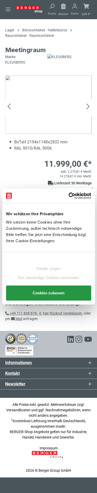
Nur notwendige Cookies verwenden (48, 277)
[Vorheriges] (9, 107)
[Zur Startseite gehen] (30, 9)
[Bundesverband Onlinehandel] (19, 350)
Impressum (49, 448)
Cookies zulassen (48, 293)
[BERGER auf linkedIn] (70, 340)
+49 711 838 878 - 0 (25, 313)
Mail (18, 319)
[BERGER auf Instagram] (79, 340)
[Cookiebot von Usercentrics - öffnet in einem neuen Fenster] (69, 195)
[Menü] (8, 9)
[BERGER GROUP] (48, 457)
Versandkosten (18, 410)
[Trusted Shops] (10, 338)
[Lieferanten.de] (21, 338)
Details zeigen (48, 268)
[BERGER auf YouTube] (88, 340)
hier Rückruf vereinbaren (62, 313)
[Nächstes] (88, 107)
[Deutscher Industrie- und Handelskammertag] (32, 338)
